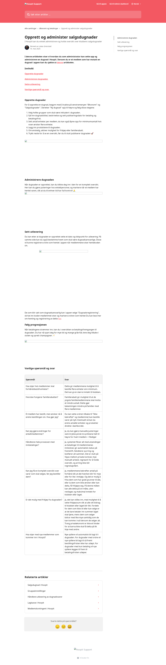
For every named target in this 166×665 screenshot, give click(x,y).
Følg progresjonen (124, 46)
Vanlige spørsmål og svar (37, 89)
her (59, 318)
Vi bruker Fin (84, 658)
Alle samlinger (30, 28)
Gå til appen (101, 4)
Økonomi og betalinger (48, 28)
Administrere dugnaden (36, 79)
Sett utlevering (123, 42)
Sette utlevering (33, 84)
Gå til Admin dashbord (118, 4)
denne (60, 62)
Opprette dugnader (34, 73)
